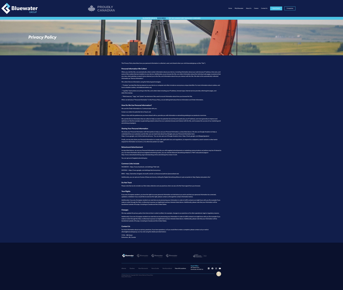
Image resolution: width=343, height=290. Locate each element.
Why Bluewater (239, 8)
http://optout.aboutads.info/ (201, 177)
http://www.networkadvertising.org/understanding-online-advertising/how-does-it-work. (149, 155)
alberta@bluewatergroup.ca (130, 232)
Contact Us (264, 8)
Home (230, 8)
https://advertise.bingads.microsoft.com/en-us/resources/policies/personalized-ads (152, 174)
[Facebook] (212, 268)
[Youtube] (220, 268)
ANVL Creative (128, 276)
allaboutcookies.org (145, 87)
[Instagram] (216, 268)
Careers (256, 8)
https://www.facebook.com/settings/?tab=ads (144, 167)
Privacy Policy (150, 275)
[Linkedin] (208, 268)
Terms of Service (142, 275)
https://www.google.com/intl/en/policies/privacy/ (137, 136)
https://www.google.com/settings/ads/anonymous (145, 170)
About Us (248, 8)
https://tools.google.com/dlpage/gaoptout (195, 136)
